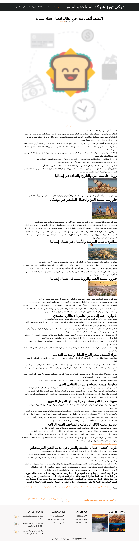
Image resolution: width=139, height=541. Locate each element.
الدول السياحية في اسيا (94, 487)
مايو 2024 (82, 523)
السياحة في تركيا (58, 516)
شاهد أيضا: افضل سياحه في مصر (104, 444)
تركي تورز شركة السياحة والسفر (95, 7)
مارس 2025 (81, 516)
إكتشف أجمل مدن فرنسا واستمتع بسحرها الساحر (98, 500)
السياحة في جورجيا (57, 519)
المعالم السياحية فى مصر (78, 487)
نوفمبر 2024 (81, 519)
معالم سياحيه (40, 487)
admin (62, 21)
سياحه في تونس (50, 487)
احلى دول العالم (107, 487)
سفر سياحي (69, 126)
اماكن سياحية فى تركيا (63, 487)
